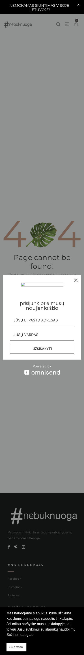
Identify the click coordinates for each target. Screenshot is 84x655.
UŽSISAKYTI (42, 348)
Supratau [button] (16, 647)
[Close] (76, 280)
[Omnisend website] (42, 370)
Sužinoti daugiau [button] (19, 635)
